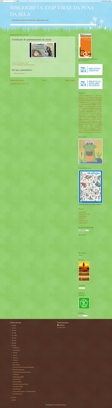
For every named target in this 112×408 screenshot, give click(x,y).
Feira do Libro (98, 111)
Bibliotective (92, 97)
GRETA (87, 113)
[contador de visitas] (82, 288)
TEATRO (81, 128)
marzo (14, 357)
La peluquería (16, 374)
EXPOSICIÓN (89, 111)
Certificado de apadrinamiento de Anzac (22, 372)
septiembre (15, 350)
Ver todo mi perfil (61, 327)
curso (80, 104)
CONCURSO (99, 100)
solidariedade (98, 126)
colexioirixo (62, 325)
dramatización (91, 109)
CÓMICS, (53, 20)
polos (97, 121)
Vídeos (99, 128)
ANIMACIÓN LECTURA (84, 214)
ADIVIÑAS (81, 95)
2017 (13, 397)
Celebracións (81, 99)
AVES (80, 97)
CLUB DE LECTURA (85, 100)
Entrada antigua (70, 80)
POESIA (89, 121)
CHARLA (87, 99)
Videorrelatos (93, 128)
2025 (13, 328)
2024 (13, 330)
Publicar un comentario (19, 73)
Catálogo (100, 97)
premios (100, 121)
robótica (86, 126)
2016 (13, 400)
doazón (87, 109)
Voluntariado (86, 130)
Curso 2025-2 (85, 106)
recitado (80, 122)
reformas (87, 124)
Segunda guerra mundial (18, 377)
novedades (94, 119)
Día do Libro (82, 110)
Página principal (82, 212)
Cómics (93, 100)
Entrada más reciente (17, 80)
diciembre (15, 347)
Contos (88, 102)
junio (14, 352)
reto (96, 124)
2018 (13, 345)
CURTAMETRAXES (32, 20)
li (85, 116)
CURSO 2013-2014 (83, 220)
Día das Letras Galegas (88, 108)
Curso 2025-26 (93, 106)
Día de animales (16, 365)
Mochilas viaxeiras (96, 118)
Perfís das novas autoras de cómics (20, 384)
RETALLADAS (60, 20)
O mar (98, 119)
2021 (13, 338)
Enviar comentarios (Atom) (23, 83)
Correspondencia (93, 102)
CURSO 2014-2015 (83, 223)
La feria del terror (17, 379)
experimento (82, 111)
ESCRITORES (98, 110)
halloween (91, 113)
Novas (90, 119)
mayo (14, 355)
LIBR (87, 116)
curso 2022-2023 (85, 104)
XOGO (96, 132)
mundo (84, 119)
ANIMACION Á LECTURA (93, 96)
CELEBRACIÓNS (83, 216)
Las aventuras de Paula (18, 386)
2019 (13, 343)
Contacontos (82, 102)
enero (14, 362)
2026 (13, 325)
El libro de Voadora (17, 381)
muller (80, 119)
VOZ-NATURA (87, 132)
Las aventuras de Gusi (17, 394)
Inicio (44, 80)
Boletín (96, 97)
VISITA (80, 130)
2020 (13, 340)
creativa (99, 102)
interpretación (85, 114)
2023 (13, 333)
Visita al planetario (17, 389)
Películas (81, 121)
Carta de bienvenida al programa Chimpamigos (23, 367)
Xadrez (92, 132)
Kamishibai (92, 114)
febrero (15, 360)
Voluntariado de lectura (29, 65)
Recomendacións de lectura (90, 123)
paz (101, 119)
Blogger (64, 405)
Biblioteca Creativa (84, 97)
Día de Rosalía (98, 108)
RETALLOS (92, 124)
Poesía (93, 121)
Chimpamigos (20, 65)
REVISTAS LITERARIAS (44, 20)
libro (89, 116)
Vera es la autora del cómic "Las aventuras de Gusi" (24, 391)
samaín (91, 126)
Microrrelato (87, 118)
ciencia (97, 99)
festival (80, 113)
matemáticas (81, 117)
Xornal (99, 132)
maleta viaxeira (98, 116)
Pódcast (85, 121)
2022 (13, 335)
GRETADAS (81, 218)
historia (95, 113)
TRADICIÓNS (86, 128)
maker (92, 116)
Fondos (84, 113)
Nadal (87, 119)
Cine (100, 99)
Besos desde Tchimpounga (19, 369)
